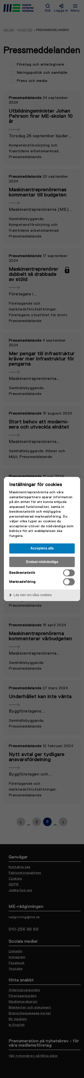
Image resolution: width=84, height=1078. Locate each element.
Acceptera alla (42, 548)
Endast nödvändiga (42, 562)
